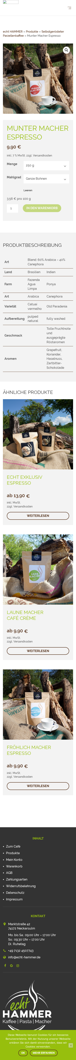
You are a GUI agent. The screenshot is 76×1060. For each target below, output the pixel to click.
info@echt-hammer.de (24, 957)
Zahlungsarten (16, 879)
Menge (12, 164)
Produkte (32, 31)
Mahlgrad (14, 177)
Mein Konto (14, 860)
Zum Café (13, 846)
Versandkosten (42, 155)
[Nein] (70, 1045)
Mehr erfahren (44, 1052)
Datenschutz (15, 893)
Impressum (14, 899)
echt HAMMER (13, 31)
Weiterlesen (38, 516)
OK (23, 1052)
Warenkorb (14, 866)
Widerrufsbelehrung (21, 886)
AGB (9, 873)
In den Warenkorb (42, 208)
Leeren (28, 190)
